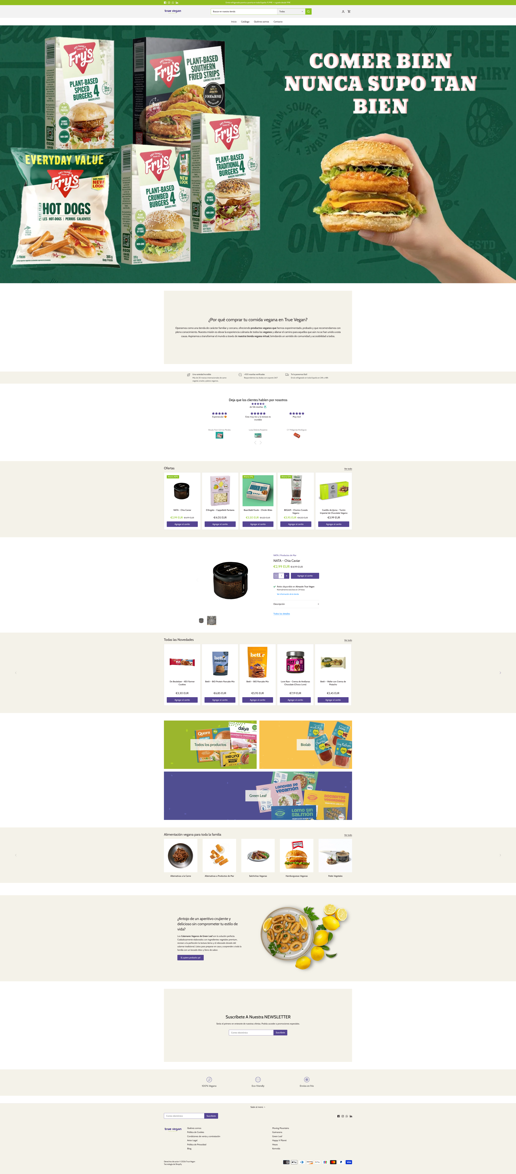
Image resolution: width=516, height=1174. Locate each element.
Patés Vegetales (335, 876)
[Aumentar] (286, 576)
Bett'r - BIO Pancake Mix (257, 681)
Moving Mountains (280, 1128)
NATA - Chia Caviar (182, 510)
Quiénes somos (194, 1128)
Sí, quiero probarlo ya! (190, 957)
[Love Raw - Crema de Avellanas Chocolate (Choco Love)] (295, 662)
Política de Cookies (195, 1132)
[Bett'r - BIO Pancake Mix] (257, 662)
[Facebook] (165, 2)
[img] (258, 403)
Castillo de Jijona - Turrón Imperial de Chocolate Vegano (333, 511)
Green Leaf (277, 1136)
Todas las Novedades (179, 640)
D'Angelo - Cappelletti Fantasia (220, 510)
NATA (276, 555)
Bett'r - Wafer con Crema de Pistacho (333, 683)
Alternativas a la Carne (180, 876)
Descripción (279, 604)
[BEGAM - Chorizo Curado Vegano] (295, 490)
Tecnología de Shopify (173, 1164)
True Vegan (190, 1161)
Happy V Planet (279, 1140)
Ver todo (348, 468)
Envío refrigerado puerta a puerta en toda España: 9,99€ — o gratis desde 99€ (258, 2)
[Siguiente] (263, 580)
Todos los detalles (281, 613)
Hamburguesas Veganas (297, 876)
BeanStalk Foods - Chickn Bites (258, 510)
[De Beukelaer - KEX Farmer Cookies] (182, 662)
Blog (189, 1148)
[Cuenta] (343, 11)
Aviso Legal (192, 1140)
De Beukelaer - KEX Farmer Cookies (182, 683)
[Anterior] (201, 580)
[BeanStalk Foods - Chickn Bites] (258, 490)
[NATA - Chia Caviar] (182, 490)
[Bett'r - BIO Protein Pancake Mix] (220, 662)
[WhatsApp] (173, 2)
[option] (258, 154)
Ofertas (169, 468)
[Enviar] (308, 11)
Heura (275, 1144)
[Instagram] (169, 2)
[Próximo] (500, 673)
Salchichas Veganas (258, 876)
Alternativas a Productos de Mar (219, 876)
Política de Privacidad (196, 1144)
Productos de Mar (288, 555)
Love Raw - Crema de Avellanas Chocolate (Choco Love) (295, 683)
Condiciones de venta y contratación (203, 1136)
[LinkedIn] (177, 2)
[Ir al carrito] (349, 11)
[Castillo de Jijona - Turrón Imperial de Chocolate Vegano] (333, 490)
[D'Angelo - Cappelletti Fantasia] (220, 490)
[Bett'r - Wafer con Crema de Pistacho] (333, 662)
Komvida (276, 1148)
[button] (256, 442)
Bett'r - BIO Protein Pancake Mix (220, 681)
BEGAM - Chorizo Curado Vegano (296, 511)
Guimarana (277, 1132)
